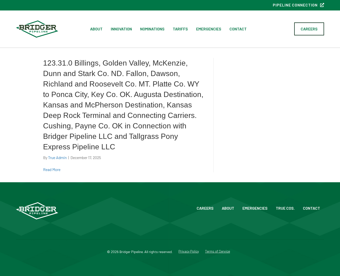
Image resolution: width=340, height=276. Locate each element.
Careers (205, 208)
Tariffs (180, 28)
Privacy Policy (188, 251)
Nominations (152, 28)
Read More (51, 169)
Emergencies (208, 28)
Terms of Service (217, 251)
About (96, 28)
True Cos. (285, 208)
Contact (238, 28)
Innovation (121, 28)
